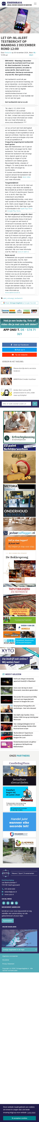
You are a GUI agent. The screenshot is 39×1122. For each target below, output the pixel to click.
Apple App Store (26, 208)
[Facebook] (4, 903)
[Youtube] (12, 903)
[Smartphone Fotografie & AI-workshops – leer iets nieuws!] (7, 709)
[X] (8, 903)
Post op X (21, 350)
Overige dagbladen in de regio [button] (13, 949)
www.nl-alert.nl (23, 252)
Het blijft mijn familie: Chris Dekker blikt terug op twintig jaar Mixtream (26, 717)
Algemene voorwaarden (10, 956)
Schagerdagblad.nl (14, 3)
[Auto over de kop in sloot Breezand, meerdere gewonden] (7, 691)
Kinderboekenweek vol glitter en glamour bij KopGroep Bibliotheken (25, 744)
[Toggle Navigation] (35, 3)
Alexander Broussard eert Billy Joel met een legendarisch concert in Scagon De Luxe (25, 699)
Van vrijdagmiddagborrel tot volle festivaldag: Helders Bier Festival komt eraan (25, 726)
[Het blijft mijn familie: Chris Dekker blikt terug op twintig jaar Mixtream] (7, 718)
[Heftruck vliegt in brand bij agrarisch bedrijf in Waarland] (7, 682)
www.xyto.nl (9, 894)
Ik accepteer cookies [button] (19, 1118)
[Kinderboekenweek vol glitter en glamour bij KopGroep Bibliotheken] (7, 745)
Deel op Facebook (21, 345)
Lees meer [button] (31, 1112)
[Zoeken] (34, 404)
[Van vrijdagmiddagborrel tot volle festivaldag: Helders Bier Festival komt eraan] (7, 727)
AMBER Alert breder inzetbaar (25, 379)
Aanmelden (7, 921)
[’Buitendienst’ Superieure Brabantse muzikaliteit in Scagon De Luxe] (7, 736)
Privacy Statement (8, 964)
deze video (27, 177)
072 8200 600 (10, 889)
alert (4, 298)
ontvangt (10, 298)
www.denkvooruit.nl (12, 292)
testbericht (19, 298)
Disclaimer (5, 960)
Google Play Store (13, 211)
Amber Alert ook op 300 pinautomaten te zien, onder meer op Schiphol (24, 392)
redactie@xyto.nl (11, 892)
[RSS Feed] (17, 903)
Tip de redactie (21, 355)
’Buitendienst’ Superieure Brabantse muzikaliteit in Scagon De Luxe (23, 735)
